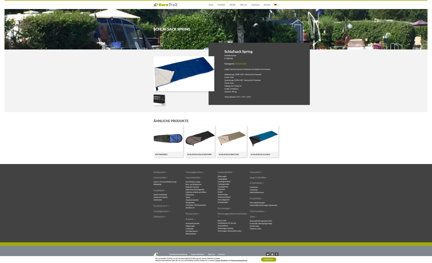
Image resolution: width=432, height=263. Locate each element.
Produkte (221, 5)
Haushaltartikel (193, 177)
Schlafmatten (256, 183)
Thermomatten (257, 211)
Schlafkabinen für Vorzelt (227, 223)
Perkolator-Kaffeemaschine (196, 205)
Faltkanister (190, 195)
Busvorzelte (222, 221)
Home (211, 5)
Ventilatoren (190, 208)
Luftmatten (254, 187)
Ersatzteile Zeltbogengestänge (261, 223)
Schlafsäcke (240, 63)
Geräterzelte (254, 226)
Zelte (253, 216)
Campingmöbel (225, 172)
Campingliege (222, 179)
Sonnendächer (223, 226)
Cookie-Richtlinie (197, 254)
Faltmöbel (221, 189)
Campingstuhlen (223, 184)
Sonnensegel (224, 208)
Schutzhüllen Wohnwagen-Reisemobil (263, 205)
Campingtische (223, 187)
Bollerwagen (222, 176)
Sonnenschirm (161, 205)
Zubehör (190, 219)
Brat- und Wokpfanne (193, 184)
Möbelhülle (157, 184)
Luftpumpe (254, 190)
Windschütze (192, 213)
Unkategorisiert (161, 211)
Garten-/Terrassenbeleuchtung (165, 182)
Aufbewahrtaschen (192, 223)
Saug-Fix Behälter (258, 177)
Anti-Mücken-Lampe (193, 182)
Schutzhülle (256, 198)
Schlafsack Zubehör (161, 197)
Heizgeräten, (190, 202)
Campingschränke (224, 182)
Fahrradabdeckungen (257, 203)
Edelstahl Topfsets (192, 187)
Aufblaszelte (160, 172)
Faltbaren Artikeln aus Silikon (196, 192)
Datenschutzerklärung (178, 254)
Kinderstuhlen (223, 194)
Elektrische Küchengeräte (195, 190)
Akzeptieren (268, 259)
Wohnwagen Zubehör (226, 228)
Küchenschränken (224, 197)
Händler (233, 5)
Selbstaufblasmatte (257, 192)
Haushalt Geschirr (192, 200)
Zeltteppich (159, 216)
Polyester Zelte (255, 229)
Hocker (220, 192)
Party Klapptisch (224, 200)
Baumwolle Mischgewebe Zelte (261, 221)
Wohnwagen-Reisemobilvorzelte (229, 231)
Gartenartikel (160, 177)
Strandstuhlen (223, 202)
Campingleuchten (194, 172)
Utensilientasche (192, 231)
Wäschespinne (191, 234)
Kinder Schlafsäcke (160, 195)
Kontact (267, 5)
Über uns (243, 5)
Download (255, 5)
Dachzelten (255, 172)
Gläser (188, 197)
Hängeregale (190, 226)
